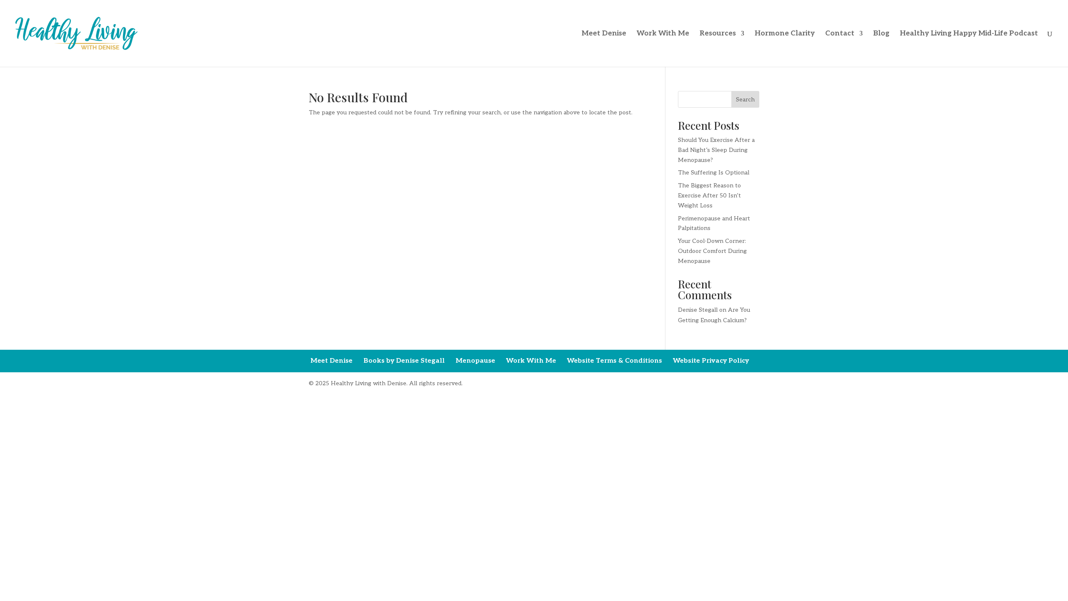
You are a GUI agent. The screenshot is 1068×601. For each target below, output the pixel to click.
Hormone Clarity (785, 34)
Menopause (475, 361)
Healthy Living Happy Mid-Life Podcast (969, 34)
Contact (839, 34)
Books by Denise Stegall (404, 361)
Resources (718, 34)
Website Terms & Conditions (614, 361)
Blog (881, 34)
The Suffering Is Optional (713, 172)
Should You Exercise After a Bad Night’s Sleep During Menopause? (716, 150)
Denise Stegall (698, 309)
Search (745, 99)
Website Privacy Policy (711, 361)
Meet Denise (604, 34)
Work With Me (663, 34)
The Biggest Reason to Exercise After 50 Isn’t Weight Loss (709, 195)
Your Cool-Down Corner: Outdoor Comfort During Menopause (712, 251)
